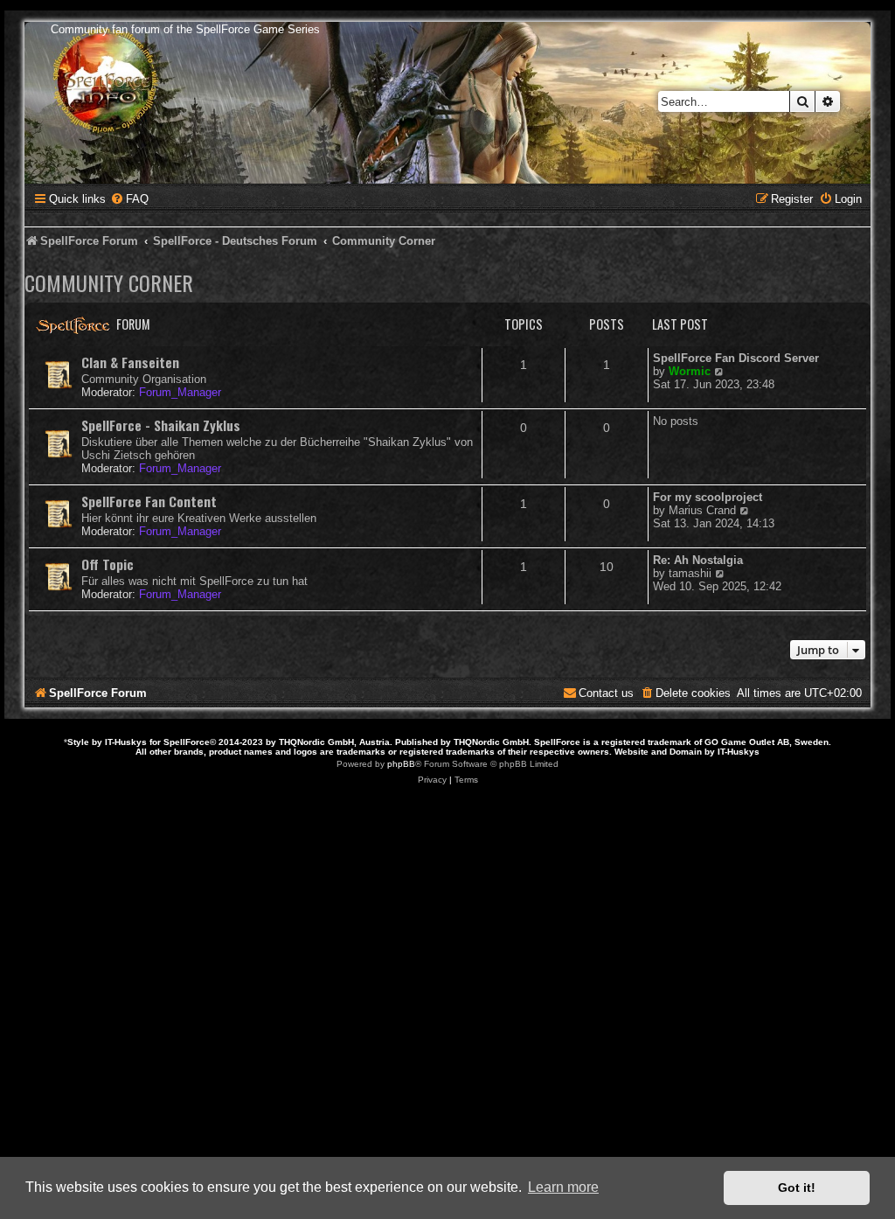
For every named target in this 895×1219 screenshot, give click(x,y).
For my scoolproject (707, 497)
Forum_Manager (180, 392)
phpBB (401, 764)
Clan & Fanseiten (130, 362)
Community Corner (108, 282)
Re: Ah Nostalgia (698, 560)
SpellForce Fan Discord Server (736, 358)
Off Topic (107, 564)
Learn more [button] (563, 1187)
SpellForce (186, 742)
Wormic (690, 371)
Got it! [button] (796, 1188)
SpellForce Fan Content (149, 501)
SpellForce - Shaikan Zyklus (160, 424)
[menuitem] (129, 199)
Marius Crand (702, 510)
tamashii (690, 573)
